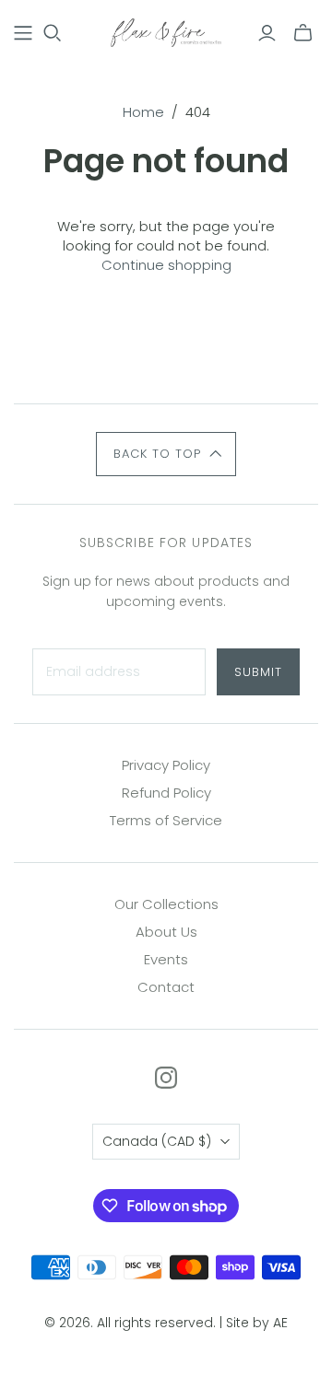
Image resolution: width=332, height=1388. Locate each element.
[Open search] (52, 33)
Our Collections (166, 904)
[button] (166, 454)
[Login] (267, 33)
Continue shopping (166, 264)
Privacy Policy (166, 765)
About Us (166, 931)
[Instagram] (166, 1078)
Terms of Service (166, 820)
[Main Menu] (23, 33)
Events (166, 959)
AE (280, 1322)
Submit (258, 672)
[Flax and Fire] (166, 31)
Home (143, 112)
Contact (166, 987)
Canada (156, 1141)
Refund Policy (166, 792)
